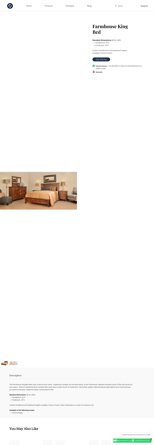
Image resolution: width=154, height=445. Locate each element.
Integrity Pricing (101, 66)
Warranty (99, 72)
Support (144, 6)
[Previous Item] (2, 190)
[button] (48, 6)
